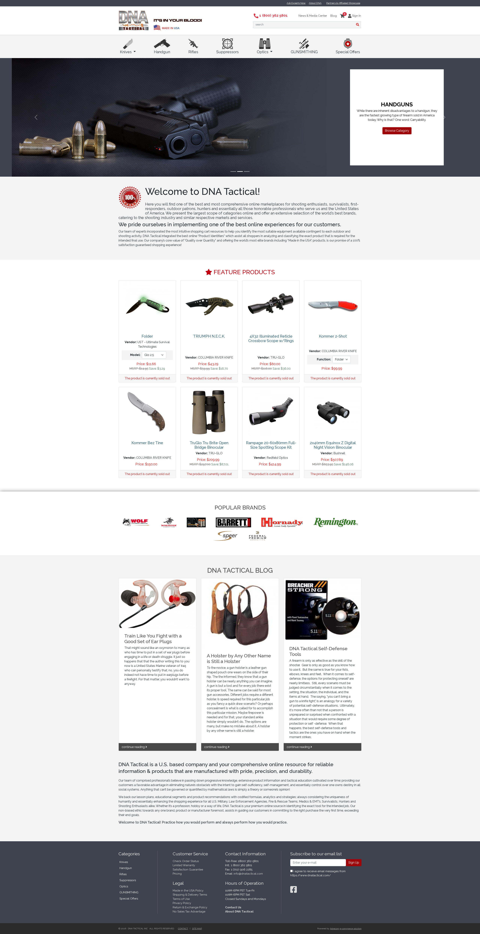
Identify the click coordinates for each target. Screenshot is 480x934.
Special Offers (348, 52)
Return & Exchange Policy (190, 907)
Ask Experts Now (296, 3)
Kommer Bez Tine (147, 443)
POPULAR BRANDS (240, 507)
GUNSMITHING (304, 52)
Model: (135, 355)
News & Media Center (312, 15)
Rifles (193, 52)
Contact (183, 928)
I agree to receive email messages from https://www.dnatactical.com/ (318, 873)
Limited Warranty (184, 865)
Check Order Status (186, 861)
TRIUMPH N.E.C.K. (209, 336)
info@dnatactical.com (248, 873)
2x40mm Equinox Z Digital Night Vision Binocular (333, 445)
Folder (147, 336)
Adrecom (334, 928)
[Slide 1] (233, 171)
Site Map (197, 928)
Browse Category (385, 130)
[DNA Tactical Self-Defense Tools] (322, 610)
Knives (126, 52)
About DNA (315, 3)
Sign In (356, 15)
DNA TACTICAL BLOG (240, 570)
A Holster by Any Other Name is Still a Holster (239, 658)
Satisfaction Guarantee (188, 869)
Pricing (177, 873)
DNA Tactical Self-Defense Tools (318, 651)
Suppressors (227, 52)
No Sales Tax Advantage (189, 911)
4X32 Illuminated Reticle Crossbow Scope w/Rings (271, 338)
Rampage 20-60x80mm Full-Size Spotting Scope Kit (271, 445)
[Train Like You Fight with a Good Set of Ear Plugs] (157, 603)
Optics (263, 52)
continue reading (134, 747)
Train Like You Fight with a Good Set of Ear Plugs (153, 638)
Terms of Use (181, 899)
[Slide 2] (240, 171)
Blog (333, 15)
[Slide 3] (247, 171)
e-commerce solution (351, 928)
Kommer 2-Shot (333, 336)
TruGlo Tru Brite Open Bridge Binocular (209, 445)
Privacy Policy (182, 903)
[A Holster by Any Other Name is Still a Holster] (240, 613)
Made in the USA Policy (188, 890)
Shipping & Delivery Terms (190, 894)
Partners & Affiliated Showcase (343, 3)
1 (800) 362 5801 (273, 15)
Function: (324, 359)
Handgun (162, 52)
